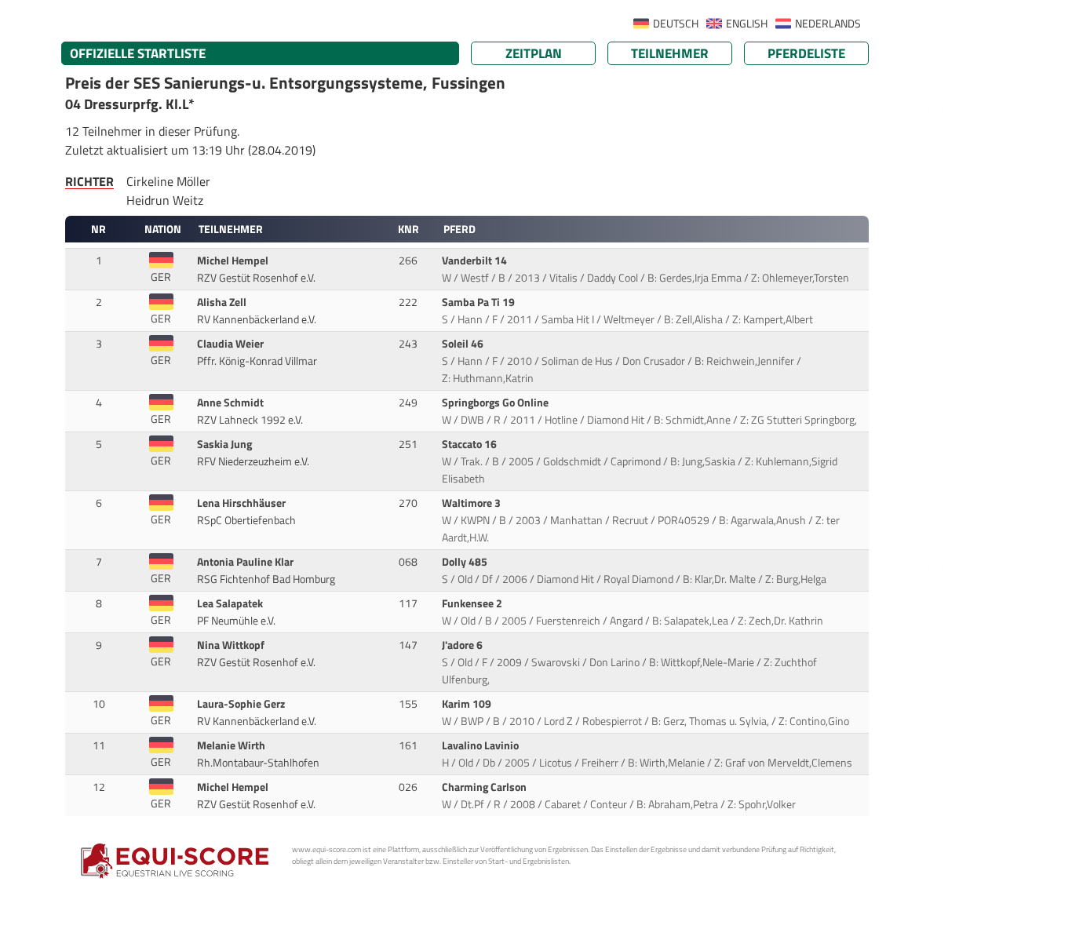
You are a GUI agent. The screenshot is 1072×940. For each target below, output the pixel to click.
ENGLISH (747, 23)
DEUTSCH (675, 23)
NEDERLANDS (828, 23)
